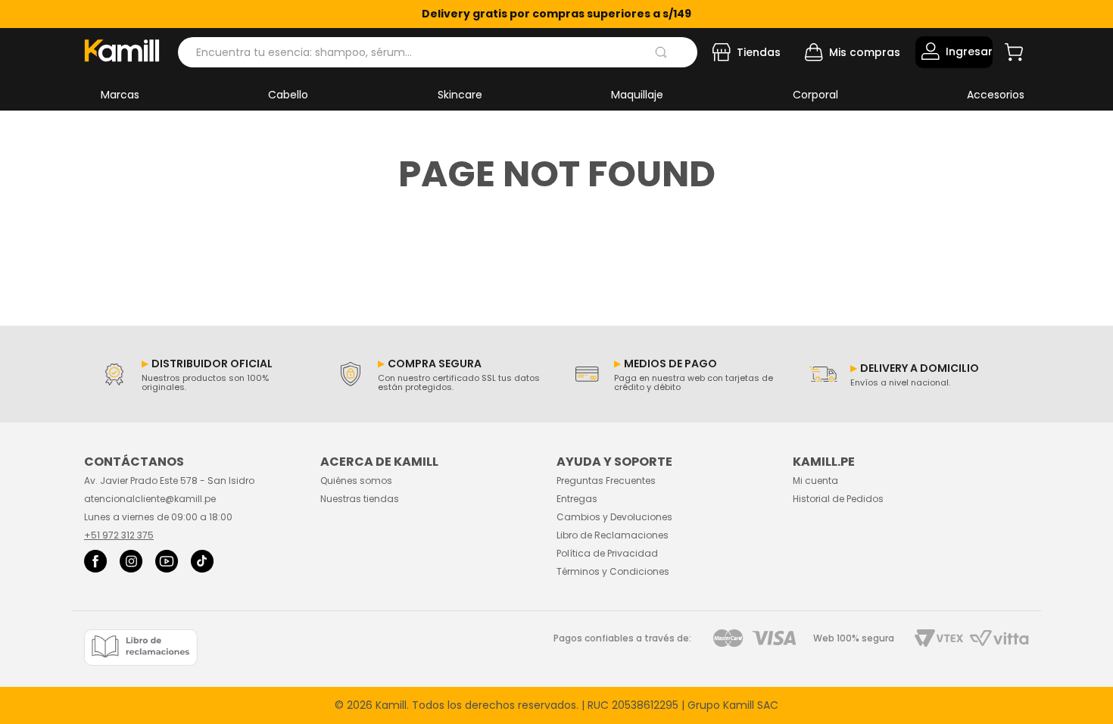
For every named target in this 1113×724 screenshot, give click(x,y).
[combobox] (437, 52)
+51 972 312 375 (119, 535)
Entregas (576, 498)
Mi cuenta (815, 480)
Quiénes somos (356, 480)
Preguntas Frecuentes (606, 480)
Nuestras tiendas (359, 498)
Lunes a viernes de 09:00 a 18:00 (158, 516)
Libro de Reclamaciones (612, 535)
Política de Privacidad (607, 553)
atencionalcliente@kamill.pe (150, 498)
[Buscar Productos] (661, 52)
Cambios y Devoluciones (614, 516)
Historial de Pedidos (838, 498)
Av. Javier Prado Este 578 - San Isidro (169, 480)
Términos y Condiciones (612, 571)
